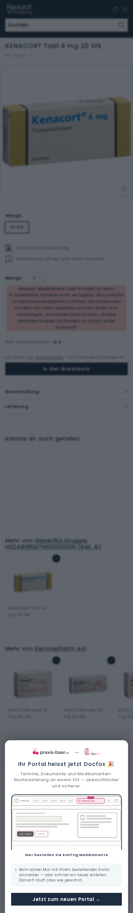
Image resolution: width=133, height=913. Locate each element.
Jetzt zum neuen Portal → (66, 899)
